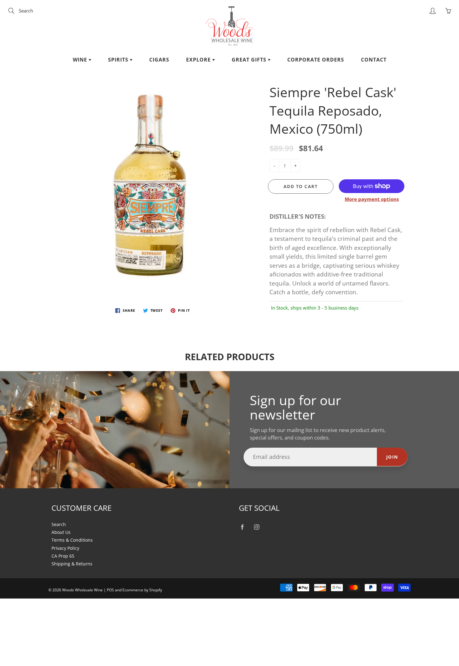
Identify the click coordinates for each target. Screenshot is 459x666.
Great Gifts (250, 59)
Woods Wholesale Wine (82, 590)
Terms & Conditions (72, 540)
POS (110, 590)
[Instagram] (256, 527)
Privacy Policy (65, 548)
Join (392, 457)
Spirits (119, 59)
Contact (374, 59)
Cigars (159, 59)
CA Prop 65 (63, 556)
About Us (61, 532)
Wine (81, 59)
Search (59, 524)
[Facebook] (242, 527)
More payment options (372, 199)
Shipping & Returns (72, 564)
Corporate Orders (315, 59)
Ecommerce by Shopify (142, 590)
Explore (199, 59)
